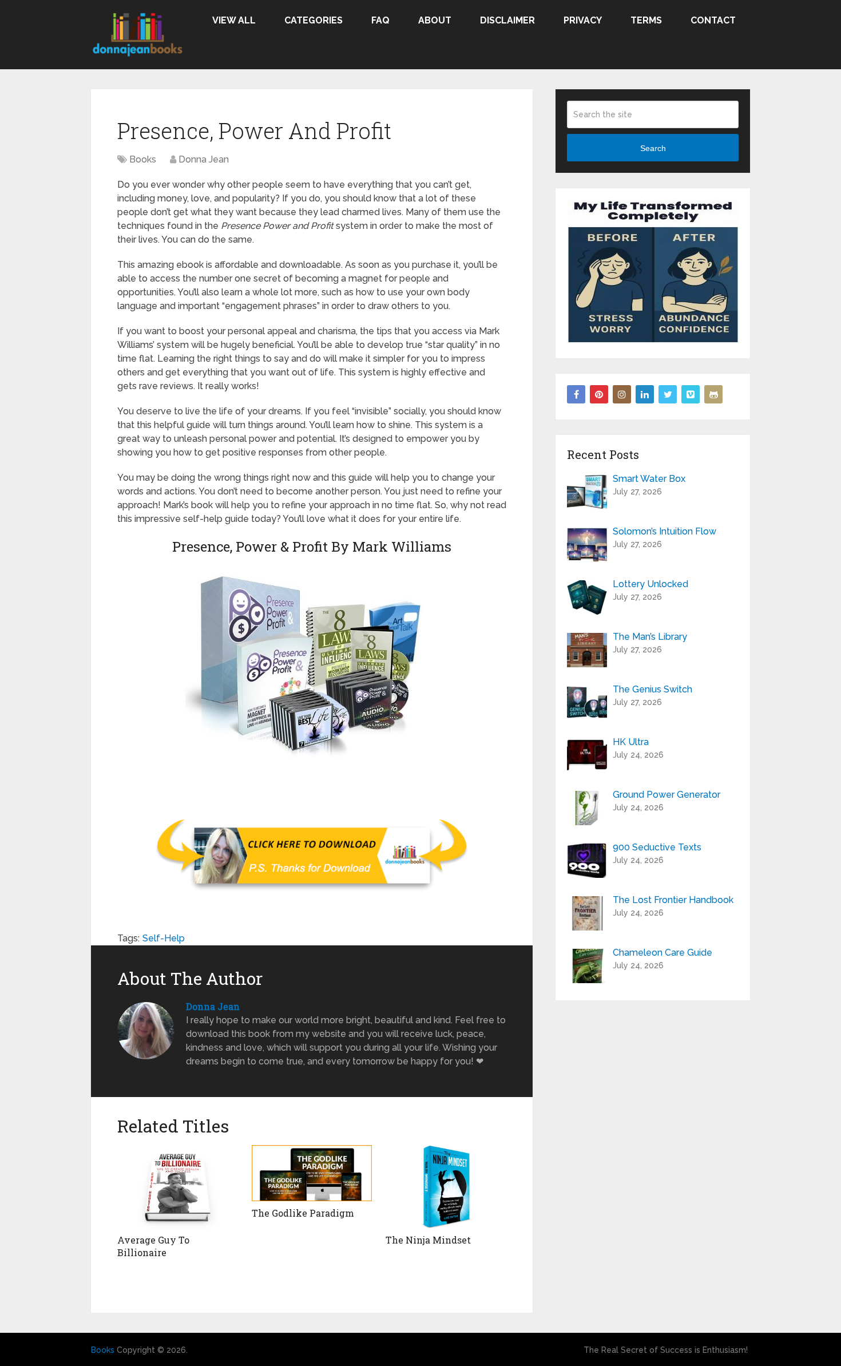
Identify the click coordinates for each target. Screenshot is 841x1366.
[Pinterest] (599, 394)
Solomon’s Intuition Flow (664, 531)
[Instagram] (622, 394)
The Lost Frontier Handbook (673, 899)
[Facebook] (576, 394)
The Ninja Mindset (428, 1240)
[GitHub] (713, 394)
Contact (713, 20)
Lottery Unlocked (650, 584)
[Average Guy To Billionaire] (177, 1186)
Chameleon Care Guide (662, 952)
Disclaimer (507, 20)
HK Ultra (631, 742)
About (434, 20)
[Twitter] (667, 394)
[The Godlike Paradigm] (312, 1173)
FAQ (380, 20)
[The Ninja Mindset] (446, 1186)
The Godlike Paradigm (303, 1213)
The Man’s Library (650, 636)
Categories (313, 20)
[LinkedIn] (645, 394)
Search (653, 148)
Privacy (583, 20)
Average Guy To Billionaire (153, 1246)
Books (142, 159)
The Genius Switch (652, 689)
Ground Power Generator (666, 794)
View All (234, 20)
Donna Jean (203, 159)
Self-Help (163, 938)
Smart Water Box (649, 478)
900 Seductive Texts (657, 847)
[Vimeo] (690, 394)
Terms (646, 20)
